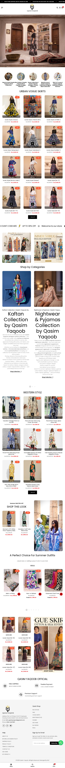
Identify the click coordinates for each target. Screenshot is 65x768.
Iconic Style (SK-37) (53, 211)
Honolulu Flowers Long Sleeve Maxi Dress (32, 485)
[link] (48, 525)
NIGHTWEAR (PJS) (37, 717)
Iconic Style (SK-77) (11, 211)
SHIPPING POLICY (6, 741)
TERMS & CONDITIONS (8, 746)
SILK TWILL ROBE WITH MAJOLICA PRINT (11, 485)
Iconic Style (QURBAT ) (54, 150)
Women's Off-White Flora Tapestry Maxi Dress (9, 529)
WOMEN (34, 720)
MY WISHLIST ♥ (6, 754)
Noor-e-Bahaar (31, 593)
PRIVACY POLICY (6, 744)
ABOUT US (5, 736)
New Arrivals (35, 710)
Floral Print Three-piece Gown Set (53, 421)
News (33, 728)
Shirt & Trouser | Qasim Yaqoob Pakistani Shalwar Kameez (57, 84)
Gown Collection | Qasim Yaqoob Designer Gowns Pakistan (33, 84)
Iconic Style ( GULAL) (11, 120)
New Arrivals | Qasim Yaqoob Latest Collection (8, 84)
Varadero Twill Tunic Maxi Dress (24, 529)
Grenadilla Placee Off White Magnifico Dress (32, 453)
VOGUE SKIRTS (36, 715)
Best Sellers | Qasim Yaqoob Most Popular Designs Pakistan (21, 84)
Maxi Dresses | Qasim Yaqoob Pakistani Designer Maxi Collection (45, 84)
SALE (33, 712)
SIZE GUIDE (35, 722)
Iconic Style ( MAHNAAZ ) (32, 150)
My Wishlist (35, 725)
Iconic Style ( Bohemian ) (11, 150)
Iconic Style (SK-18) (25, 638)
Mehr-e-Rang (10, 593)
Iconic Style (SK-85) (24, 667)
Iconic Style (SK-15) (9, 638)
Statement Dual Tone (52, 593)
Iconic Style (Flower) (32, 180)
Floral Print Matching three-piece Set (11, 453)
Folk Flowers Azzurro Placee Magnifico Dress (53, 453)
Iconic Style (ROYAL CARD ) (11, 180)
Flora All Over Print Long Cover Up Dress (32, 421)
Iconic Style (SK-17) (54, 180)
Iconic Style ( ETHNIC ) (54, 120)
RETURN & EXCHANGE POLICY (10, 739)
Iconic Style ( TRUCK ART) (33, 120)
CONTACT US (6, 749)
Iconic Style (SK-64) (32, 211)
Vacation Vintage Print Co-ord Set (11, 421)
